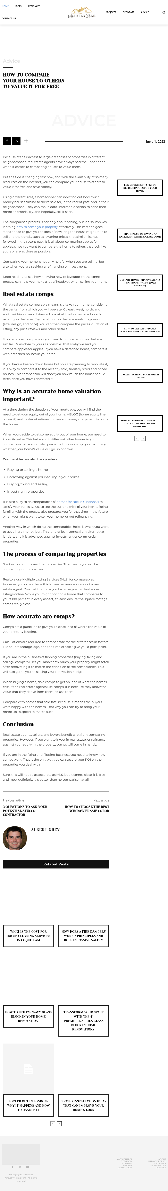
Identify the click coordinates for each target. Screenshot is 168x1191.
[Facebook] (7, 141)
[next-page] (59, 1123)
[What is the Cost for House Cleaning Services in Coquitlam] (28, 899)
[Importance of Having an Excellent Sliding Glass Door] (140, 218)
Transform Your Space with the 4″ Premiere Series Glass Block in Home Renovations (84, 1020)
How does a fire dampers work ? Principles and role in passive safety (83, 936)
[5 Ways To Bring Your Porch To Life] (140, 359)
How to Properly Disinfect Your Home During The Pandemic (140, 423)
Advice (11, 61)
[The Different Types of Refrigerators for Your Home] (140, 170)
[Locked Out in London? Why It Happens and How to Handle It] (28, 1069)
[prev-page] (52, 1123)
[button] (164, 12)
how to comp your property (37, 227)
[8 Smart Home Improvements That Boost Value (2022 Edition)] (140, 264)
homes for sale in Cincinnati (78, 502)
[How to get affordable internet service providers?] (140, 313)
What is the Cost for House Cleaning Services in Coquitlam (28, 936)
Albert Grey (45, 830)
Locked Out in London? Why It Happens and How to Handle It (28, 1105)
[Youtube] (27, 1167)
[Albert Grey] (15, 838)
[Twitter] (16, 141)
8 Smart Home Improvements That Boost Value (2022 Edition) (140, 282)
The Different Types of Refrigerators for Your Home (140, 187)
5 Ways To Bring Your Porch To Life (140, 376)
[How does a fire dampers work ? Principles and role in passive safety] (83, 899)
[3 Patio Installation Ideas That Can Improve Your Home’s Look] (83, 1069)
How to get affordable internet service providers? (140, 330)
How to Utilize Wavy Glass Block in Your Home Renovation (28, 1016)
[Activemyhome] (81, 12)
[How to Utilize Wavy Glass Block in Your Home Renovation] (28, 979)
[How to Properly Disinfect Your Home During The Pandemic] (140, 405)
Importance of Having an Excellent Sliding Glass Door (140, 235)
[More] (26, 141)
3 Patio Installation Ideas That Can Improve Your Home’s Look (83, 1105)
